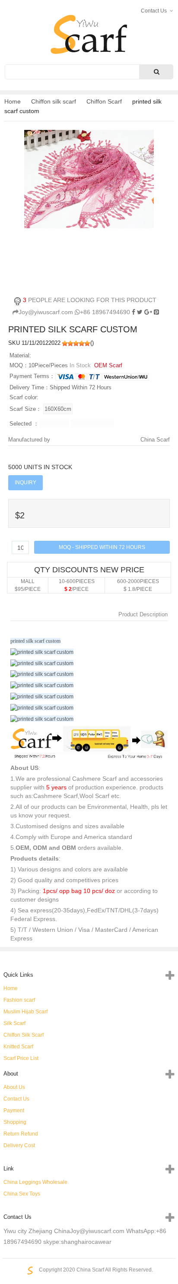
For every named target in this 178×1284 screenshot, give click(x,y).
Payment (13, 1110)
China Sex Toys (21, 1194)
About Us (14, 1087)
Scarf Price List (20, 1058)
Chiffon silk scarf (53, 101)
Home (12, 101)
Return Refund (20, 1134)
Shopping (14, 1122)
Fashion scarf (19, 1000)
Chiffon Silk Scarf (23, 1035)
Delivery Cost (19, 1145)
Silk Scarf (14, 1023)
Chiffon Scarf (104, 101)
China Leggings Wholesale (35, 1182)
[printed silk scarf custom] (156, 312)
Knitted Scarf (18, 1047)
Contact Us (16, 1099)
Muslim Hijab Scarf (25, 1012)
